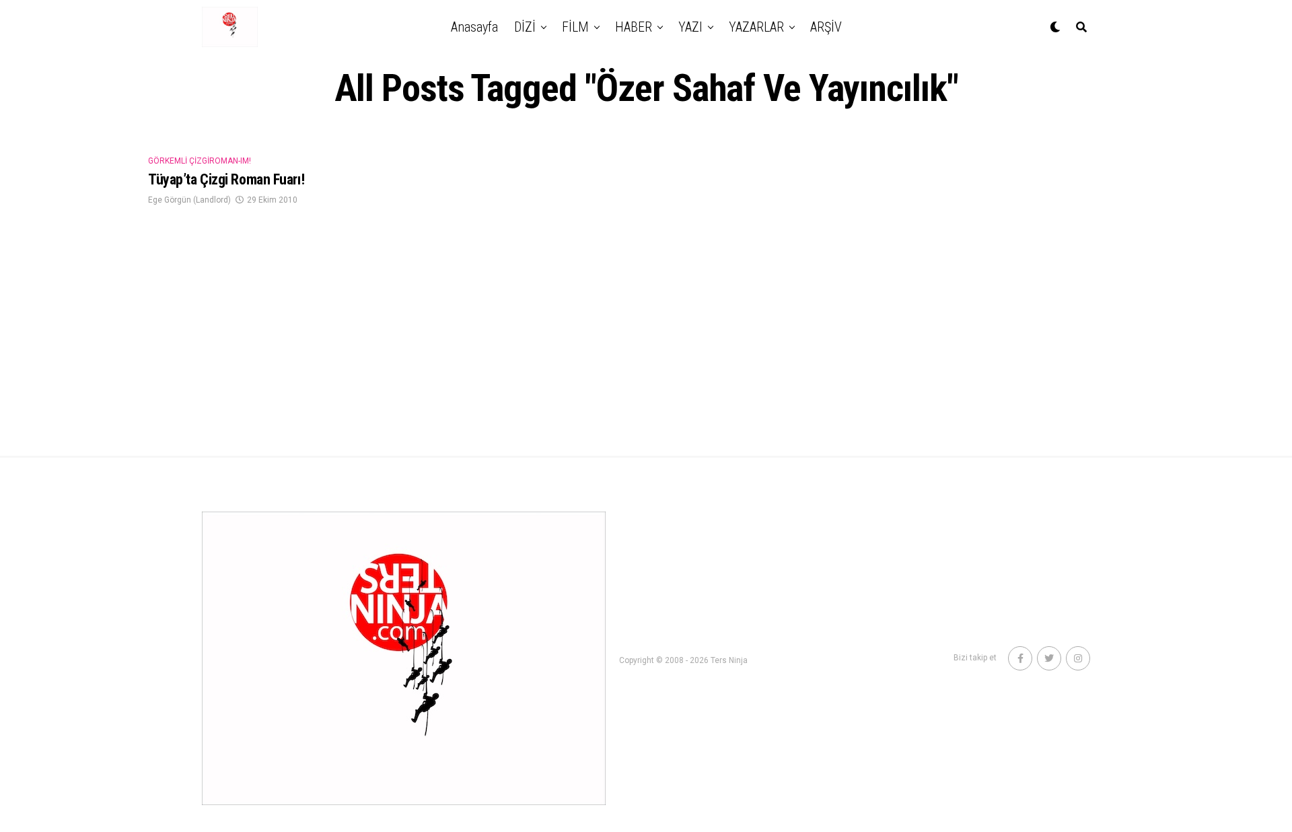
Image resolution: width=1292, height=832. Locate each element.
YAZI (690, 27)
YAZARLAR (756, 27)
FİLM (575, 27)
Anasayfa (474, 27)
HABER (633, 27)
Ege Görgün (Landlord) (189, 200)
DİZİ (525, 27)
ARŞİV (826, 27)
